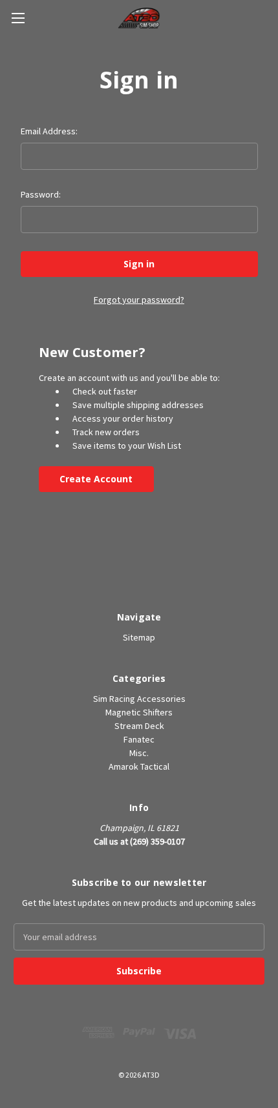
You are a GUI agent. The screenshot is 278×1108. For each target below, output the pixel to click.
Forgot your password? (139, 299)
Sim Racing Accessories (139, 698)
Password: (41, 194)
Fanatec (139, 739)
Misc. (139, 753)
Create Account (96, 479)
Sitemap (139, 637)
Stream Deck (139, 726)
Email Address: (49, 131)
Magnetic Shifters (139, 712)
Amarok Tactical (139, 766)
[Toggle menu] (18, 18)
